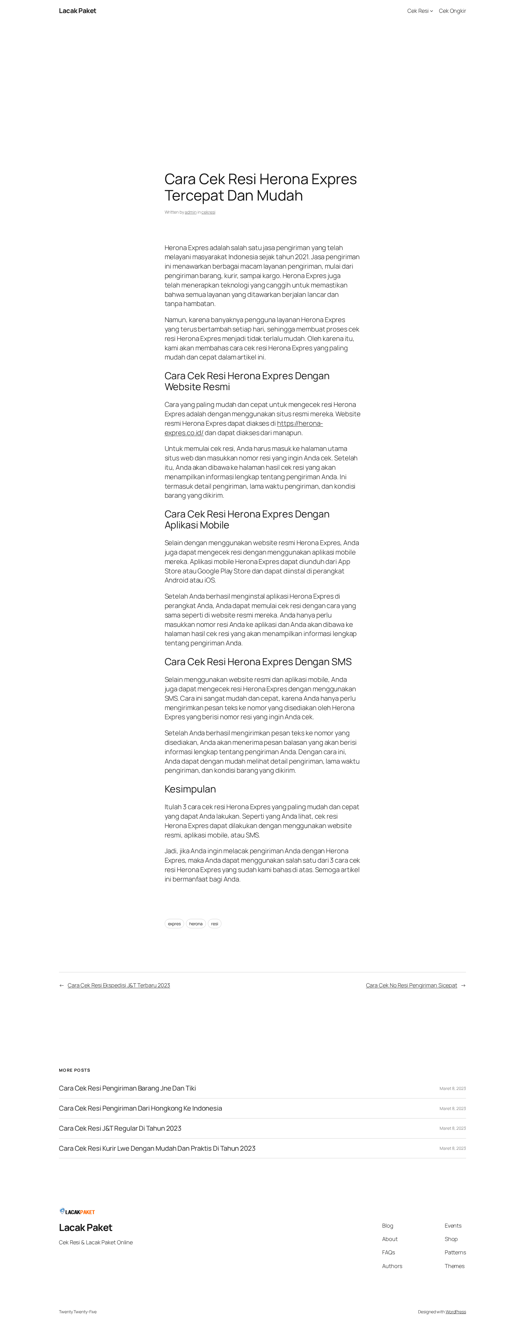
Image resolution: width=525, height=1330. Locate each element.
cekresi (208, 212)
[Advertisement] (262, 85)
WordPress (456, 1312)
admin (191, 212)
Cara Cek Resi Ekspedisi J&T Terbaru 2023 (119, 985)
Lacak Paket (78, 10)
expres (174, 923)
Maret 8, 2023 (453, 1088)
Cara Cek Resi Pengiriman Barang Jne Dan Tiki (127, 1088)
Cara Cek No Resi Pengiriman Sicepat (412, 985)
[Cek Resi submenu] (431, 10)
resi (214, 923)
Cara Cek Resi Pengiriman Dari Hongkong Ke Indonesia (140, 1108)
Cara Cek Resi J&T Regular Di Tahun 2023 (120, 1128)
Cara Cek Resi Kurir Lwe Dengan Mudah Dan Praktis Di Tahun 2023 (157, 1148)
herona (196, 923)
